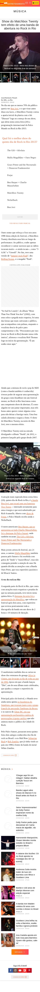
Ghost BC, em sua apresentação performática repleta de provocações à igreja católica (17, 715)
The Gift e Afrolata (25, 536)
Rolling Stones (7, 259)
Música (20, 11)
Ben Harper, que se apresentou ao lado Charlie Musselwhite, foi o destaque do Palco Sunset (19, 529)
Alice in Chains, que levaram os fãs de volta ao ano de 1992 (20, 678)
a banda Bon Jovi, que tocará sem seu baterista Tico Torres (19, 503)
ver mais (18, 952)
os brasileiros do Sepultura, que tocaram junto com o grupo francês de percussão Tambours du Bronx (19, 705)
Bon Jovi (14, 108)
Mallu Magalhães (22, 553)
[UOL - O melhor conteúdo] (4, 3)
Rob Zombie (13, 741)
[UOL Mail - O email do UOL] (26, 3)
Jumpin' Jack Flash (19, 255)
